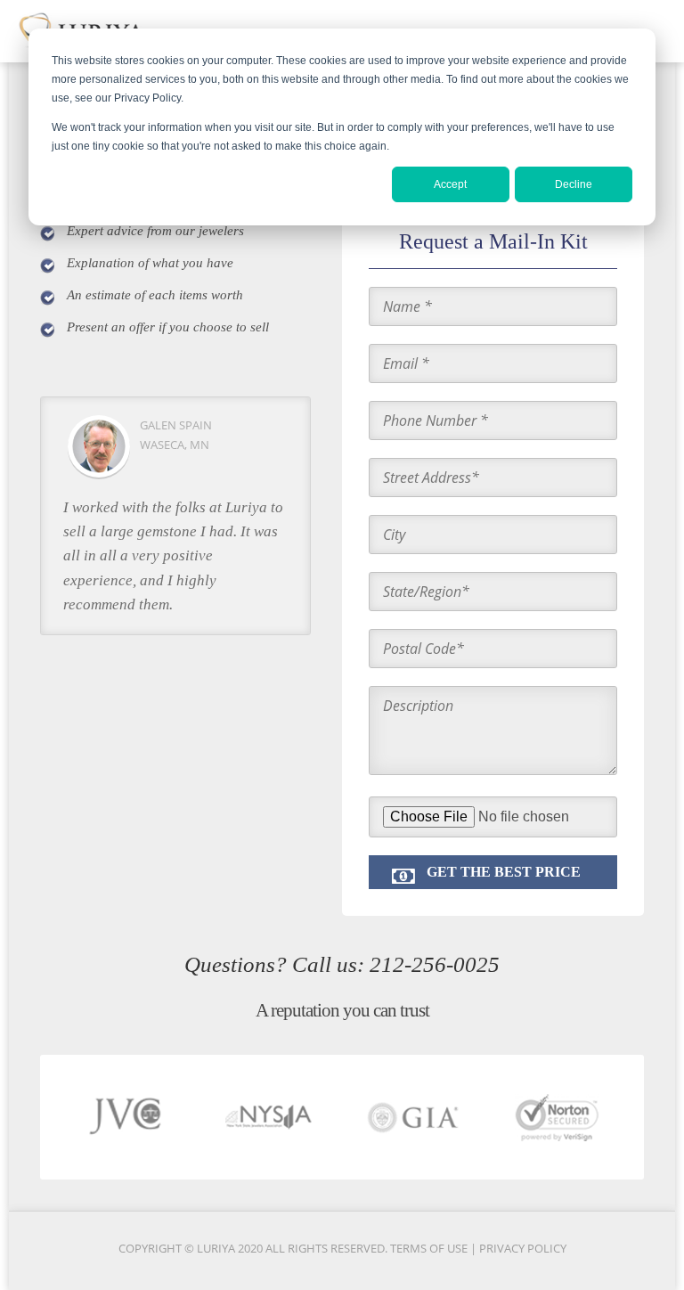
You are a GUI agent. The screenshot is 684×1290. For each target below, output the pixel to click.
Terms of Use (430, 1248)
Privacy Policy (522, 1248)
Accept (450, 184)
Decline (573, 184)
